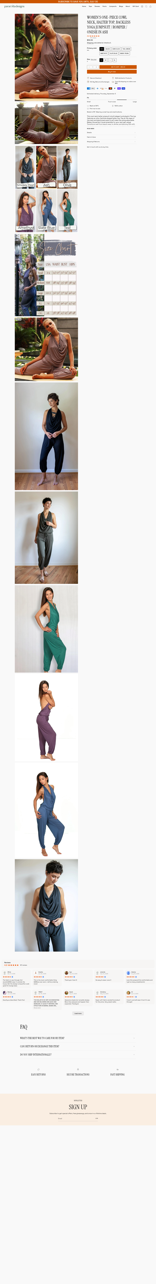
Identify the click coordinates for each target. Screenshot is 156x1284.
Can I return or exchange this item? (39, 1046)
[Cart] (150, 6)
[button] (90, 6)
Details (89, 132)
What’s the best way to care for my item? (42, 1038)
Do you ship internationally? (36, 1054)
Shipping (90, 43)
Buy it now (112, 72)
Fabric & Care (91, 137)
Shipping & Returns (93, 141)
